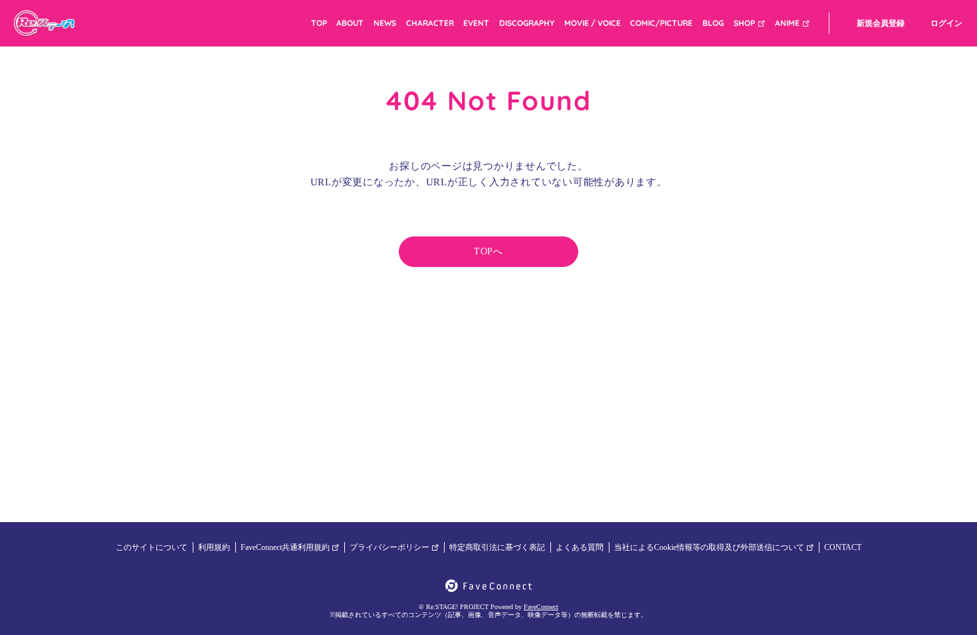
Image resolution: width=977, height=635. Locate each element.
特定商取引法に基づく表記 (497, 547)
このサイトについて (151, 547)
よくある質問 (579, 547)
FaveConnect (541, 606)
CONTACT (842, 547)
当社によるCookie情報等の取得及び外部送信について (709, 547)
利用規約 (214, 547)
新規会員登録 (881, 23)
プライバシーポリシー (389, 547)
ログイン (946, 23)
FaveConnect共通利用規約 (285, 547)
